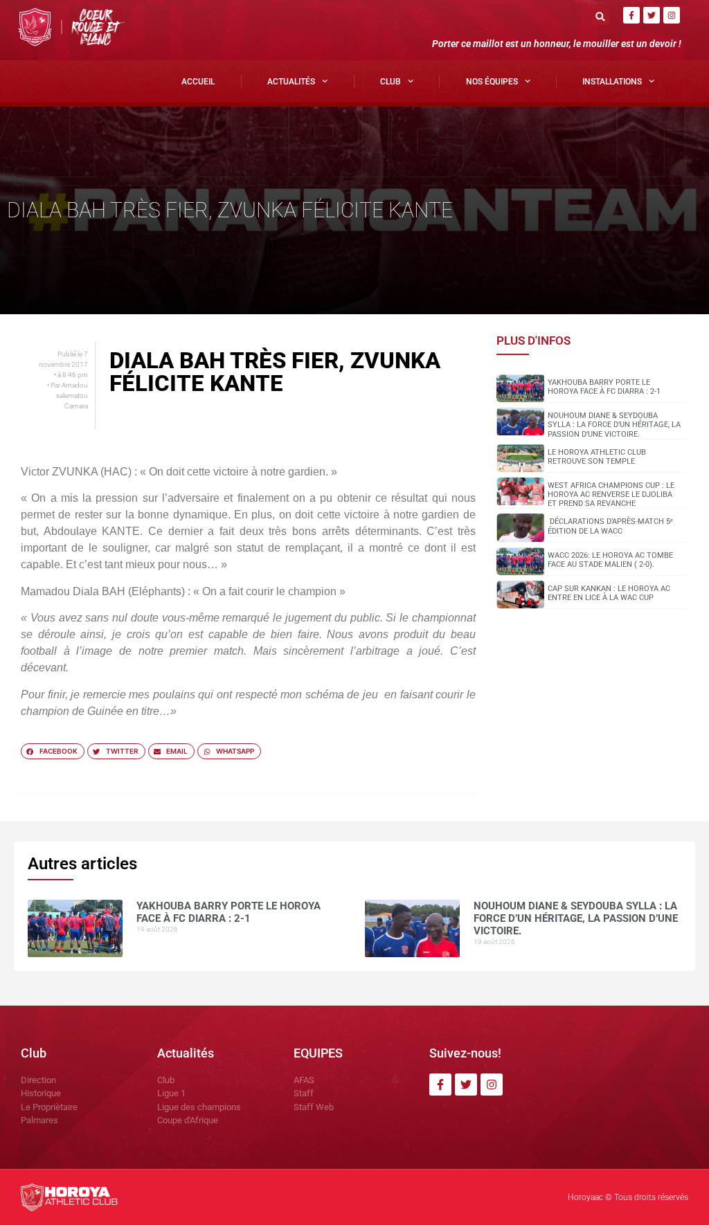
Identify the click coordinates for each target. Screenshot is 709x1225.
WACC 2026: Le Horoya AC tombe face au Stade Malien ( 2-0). (610, 560)
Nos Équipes (492, 82)
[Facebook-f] (631, 15)
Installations (612, 82)
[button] (600, 16)
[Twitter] (651, 15)
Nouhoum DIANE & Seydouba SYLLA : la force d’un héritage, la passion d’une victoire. (614, 424)
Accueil (198, 82)
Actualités (291, 82)
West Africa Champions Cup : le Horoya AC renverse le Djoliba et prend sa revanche (611, 494)
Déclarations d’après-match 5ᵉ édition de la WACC (610, 526)
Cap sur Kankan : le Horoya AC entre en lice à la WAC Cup (609, 593)
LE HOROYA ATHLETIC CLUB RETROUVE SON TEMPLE (597, 457)
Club (390, 82)
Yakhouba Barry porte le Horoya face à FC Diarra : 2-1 (604, 387)
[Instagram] (671, 15)
